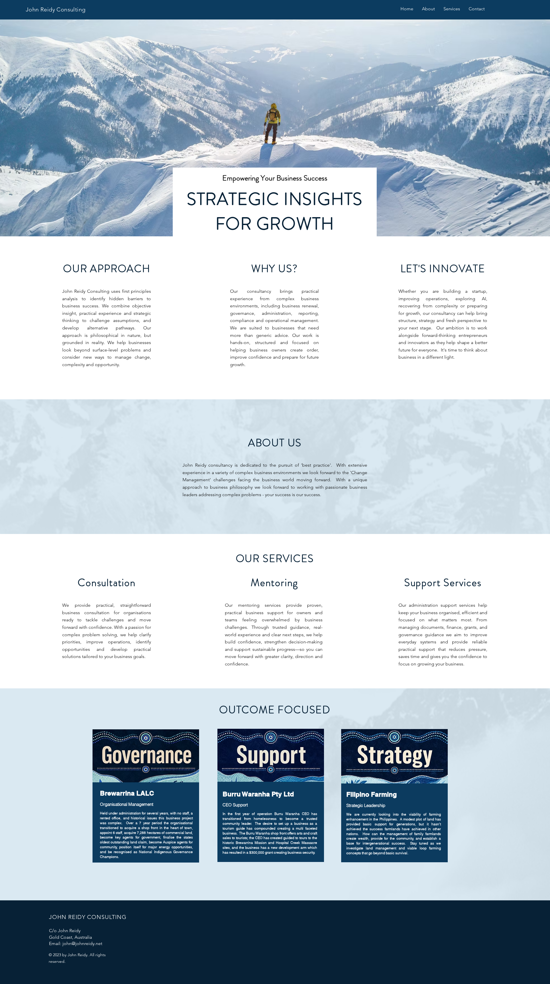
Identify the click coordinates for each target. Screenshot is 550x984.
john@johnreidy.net (82, 943)
